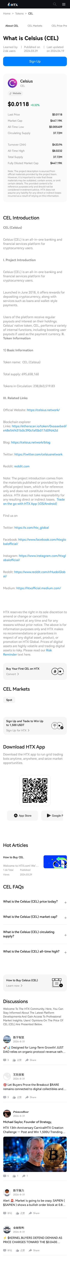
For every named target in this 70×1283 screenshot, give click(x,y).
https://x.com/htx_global (31, 527)
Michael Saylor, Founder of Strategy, (27, 1122)
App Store (25, 815)
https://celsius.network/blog (30, 442)
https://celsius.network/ (43, 410)
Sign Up (35, 61)
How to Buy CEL (13, 857)
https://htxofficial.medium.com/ (38, 588)
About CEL (11, 25)
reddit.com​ (22, 466)
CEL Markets (35, 25)
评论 (9, 1213)
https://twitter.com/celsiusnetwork (38, 454)
